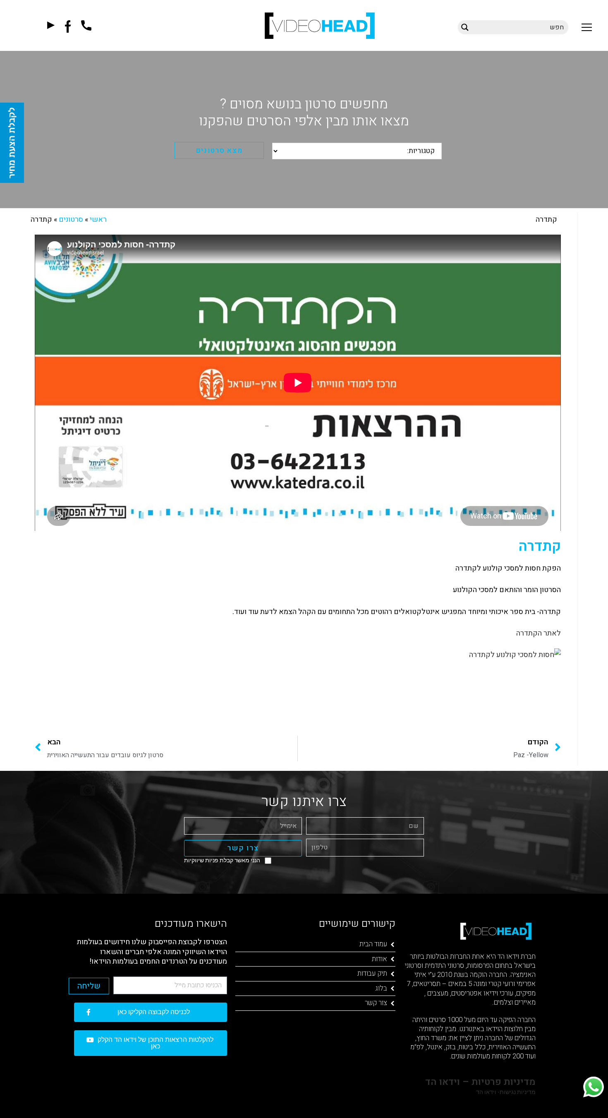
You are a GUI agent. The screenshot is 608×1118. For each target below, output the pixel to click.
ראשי (98, 219)
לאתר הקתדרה (538, 633)
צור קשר (376, 1003)
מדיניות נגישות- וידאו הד (505, 1092)
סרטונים (71, 219)
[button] (587, 27)
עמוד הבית (373, 944)
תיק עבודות (372, 973)
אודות (379, 959)
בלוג (381, 988)
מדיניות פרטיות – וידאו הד (479, 1082)
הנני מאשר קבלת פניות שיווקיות (222, 860)
